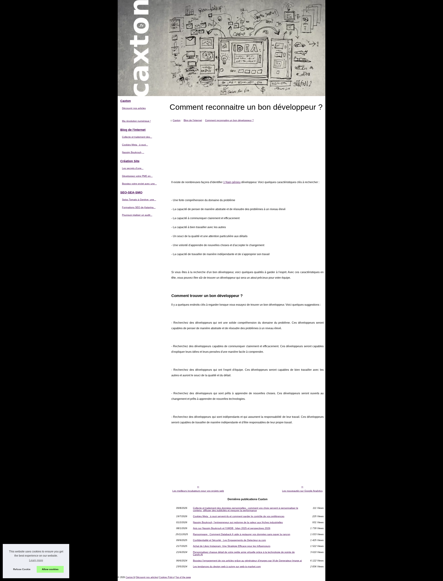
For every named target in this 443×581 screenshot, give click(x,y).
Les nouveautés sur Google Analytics (302, 490)
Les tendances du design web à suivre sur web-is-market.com (227, 566)
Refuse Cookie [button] (21, 569)
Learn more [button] (36, 560)
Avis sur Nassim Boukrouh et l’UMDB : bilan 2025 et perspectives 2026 (231, 528)
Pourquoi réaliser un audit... (137, 215)
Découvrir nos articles (134, 108)
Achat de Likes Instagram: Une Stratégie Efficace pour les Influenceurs (231, 546)
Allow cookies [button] (50, 569)
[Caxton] (221, 48)
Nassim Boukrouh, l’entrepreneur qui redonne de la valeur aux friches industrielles (238, 522)
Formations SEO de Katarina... (139, 207)
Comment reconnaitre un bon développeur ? (229, 120)
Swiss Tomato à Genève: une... (139, 199)
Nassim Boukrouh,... (133, 152)
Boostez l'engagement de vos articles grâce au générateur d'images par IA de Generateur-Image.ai (247, 560)
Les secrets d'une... (132, 168)
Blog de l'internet (193, 120)
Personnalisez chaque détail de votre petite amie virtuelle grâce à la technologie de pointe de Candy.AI (244, 553)
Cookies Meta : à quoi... (135, 144)
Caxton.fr (130, 577)
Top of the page (183, 577)
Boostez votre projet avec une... (139, 183)
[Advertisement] (247, 148)
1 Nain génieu (232, 182)
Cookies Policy (166, 577)
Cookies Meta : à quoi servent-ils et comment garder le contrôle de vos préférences (238, 516)
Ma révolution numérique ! (136, 121)
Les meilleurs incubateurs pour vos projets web (198, 490)
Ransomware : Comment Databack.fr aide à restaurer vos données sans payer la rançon (241, 534)
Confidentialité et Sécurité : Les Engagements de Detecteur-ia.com (229, 540)
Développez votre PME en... (137, 176)
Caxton (176, 120)
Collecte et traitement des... (137, 137)
